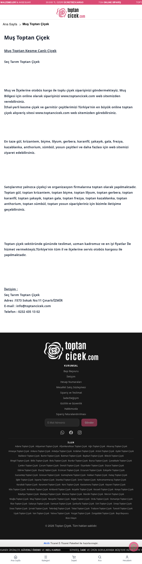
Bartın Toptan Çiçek (50, 455)
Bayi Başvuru (71, 371)
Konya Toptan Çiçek (124, 489)
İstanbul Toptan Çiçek (66, 479)
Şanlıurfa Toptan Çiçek (83, 503)
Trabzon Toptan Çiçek (101, 508)
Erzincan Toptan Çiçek (68, 470)
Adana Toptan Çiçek (24, 446)
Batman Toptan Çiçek (71, 455)
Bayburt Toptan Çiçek (93, 455)
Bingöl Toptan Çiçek (19, 460)
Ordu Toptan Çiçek (100, 498)
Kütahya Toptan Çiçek (28, 494)
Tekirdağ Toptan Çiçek (59, 508)
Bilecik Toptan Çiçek (114, 455)
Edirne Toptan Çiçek (27, 470)
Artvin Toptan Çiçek (105, 451)
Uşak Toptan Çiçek (22, 513)
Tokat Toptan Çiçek (81, 508)
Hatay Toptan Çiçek (118, 475)
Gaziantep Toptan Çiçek (26, 475)
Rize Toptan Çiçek (18, 503)
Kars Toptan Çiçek (70, 484)
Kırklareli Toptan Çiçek (59, 489)
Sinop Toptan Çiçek (122, 503)
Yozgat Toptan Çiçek (80, 513)
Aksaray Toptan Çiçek (116, 446)
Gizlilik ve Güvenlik (71, 403)
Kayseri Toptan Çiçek (115, 484)
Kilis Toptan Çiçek (17, 489)
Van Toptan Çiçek (41, 513)
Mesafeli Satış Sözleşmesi (71, 387)
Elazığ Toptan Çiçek (47, 470)
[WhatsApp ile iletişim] (134, 547)
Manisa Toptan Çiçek (72, 494)
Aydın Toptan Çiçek (125, 451)
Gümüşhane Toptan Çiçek (73, 475)
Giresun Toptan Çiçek (49, 475)
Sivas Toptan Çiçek (18, 508)
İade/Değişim (71, 398)
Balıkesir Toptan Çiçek (28, 455)
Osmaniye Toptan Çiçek (121, 498)
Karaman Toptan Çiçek (49, 484)
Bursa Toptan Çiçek (98, 460)
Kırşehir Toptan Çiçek (82, 489)
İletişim (71, 376)
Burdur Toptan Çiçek (78, 460)
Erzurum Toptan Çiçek (91, 470)
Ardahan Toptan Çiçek (83, 451)
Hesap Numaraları (71, 382)
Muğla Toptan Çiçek (19, 498)
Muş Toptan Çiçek (38, 498)
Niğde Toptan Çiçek (80, 498)
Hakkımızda (71, 408)
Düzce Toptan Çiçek (114, 465)
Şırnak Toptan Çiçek (38, 508)
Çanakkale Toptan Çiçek (120, 460)
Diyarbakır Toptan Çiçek (92, 465)
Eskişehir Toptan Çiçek (114, 470)
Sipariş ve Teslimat (71, 392)
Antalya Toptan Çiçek (62, 451)
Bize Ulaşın (71, 518)
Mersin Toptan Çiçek (114, 494)
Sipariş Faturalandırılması (71, 414)
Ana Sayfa (10, 24)
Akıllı (47, 543)
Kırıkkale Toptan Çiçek (37, 489)
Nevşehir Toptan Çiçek (59, 498)
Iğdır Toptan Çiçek (24, 479)
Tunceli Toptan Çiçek (122, 508)
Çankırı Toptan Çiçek (28, 465)
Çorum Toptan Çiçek (49, 465)
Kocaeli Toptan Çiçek (103, 489)
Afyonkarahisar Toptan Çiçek (73, 446)
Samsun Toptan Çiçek (61, 503)
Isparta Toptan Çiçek (44, 479)
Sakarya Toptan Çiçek (39, 503)
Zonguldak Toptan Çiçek (103, 513)
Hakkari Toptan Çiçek (97, 475)
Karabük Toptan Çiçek (27, 484)
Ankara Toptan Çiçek (40, 451)
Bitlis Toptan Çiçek (39, 460)
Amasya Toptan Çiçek (18, 451)
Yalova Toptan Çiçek (60, 513)
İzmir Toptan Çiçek (87, 479)
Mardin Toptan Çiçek (93, 494)
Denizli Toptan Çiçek (69, 465)
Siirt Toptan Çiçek (103, 503)
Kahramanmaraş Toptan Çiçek (111, 479)
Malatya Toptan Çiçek (50, 494)
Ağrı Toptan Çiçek (96, 446)
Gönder (89, 422)
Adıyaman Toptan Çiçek (47, 446)
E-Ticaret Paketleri (69, 543)
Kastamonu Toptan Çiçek (92, 484)
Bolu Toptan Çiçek (58, 460)
